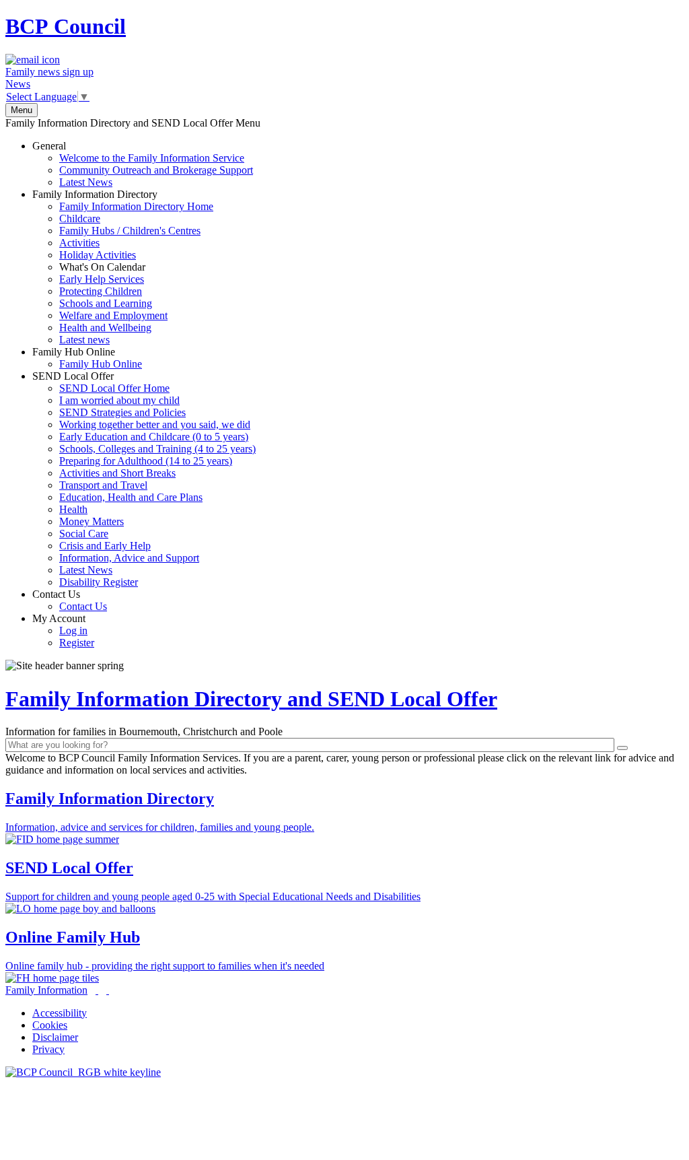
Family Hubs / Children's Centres (130, 230)
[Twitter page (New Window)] (97, 990)
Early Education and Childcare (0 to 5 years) (153, 436)
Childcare (79, 218)
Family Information (46, 990)
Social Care (83, 533)
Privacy (48, 1049)
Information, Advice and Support (129, 558)
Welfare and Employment (113, 315)
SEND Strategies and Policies (122, 412)
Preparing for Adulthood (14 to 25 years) (145, 461)
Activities (79, 242)
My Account (63, 630)
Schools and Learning (105, 303)
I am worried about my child (119, 400)
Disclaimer (55, 1037)
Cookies (49, 1025)
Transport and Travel (103, 485)
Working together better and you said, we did (154, 424)
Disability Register (98, 582)
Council (65, 26)
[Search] (622, 748)
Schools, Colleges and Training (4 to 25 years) (157, 448)
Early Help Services (101, 279)
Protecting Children (100, 291)
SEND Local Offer (144, 479)
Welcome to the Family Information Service (151, 158)
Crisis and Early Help (105, 545)
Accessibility (59, 1013)
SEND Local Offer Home (114, 388)
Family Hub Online (87, 358)
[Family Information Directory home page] (83, 1072)
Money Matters (91, 521)
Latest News (85, 182)
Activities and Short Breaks (117, 473)
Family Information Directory (122, 267)
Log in (73, 630)
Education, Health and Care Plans (131, 497)
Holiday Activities (97, 255)
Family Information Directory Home (136, 206)
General (142, 164)
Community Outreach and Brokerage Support (156, 170)
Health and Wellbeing (105, 327)
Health (73, 509)
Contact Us (69, 600)
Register (76, 642)
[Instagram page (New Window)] (107, 990)
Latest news (84, 339)
